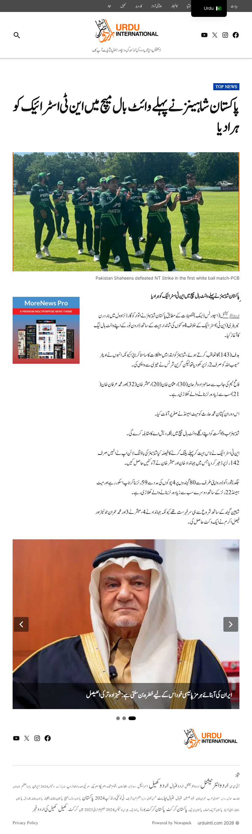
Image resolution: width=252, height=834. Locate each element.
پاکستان (88, 798)
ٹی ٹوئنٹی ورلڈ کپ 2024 (109, 798)
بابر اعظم (26, 786)
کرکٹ (73, 809)
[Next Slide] (230, 624)
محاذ (109, 6)
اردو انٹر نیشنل (192, 786)
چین (81, 810)
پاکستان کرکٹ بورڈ (152, 809)
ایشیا (189, 6)
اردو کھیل (158, 785)
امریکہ (94, 786)
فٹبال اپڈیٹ (165, 798)
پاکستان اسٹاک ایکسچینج (72, 799)
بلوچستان (16, 787)
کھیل (123, 6)
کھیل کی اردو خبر (44, 809)
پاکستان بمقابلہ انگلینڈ (53, 798)
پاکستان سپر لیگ (195, 810)
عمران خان (201, 798)
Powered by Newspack (171, 823)
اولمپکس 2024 (48, 786)
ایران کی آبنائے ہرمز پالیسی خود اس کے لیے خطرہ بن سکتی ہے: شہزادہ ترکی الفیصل (159, 695)
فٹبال (178, 798)
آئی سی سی (234, 786)
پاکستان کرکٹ (176, 809)
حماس (229, 798)
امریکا (102, 786)
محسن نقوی (151, 798)
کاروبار (138, 6)
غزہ (193, 798)
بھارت (236, 798)
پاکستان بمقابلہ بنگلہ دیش (33, 798)
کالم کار (174, 6)
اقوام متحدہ (112, 786)
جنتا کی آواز (156, 6)
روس (223, 798)
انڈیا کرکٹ (60, 786)
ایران (35, 786)
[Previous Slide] (21, 624)
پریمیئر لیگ (134, 810)
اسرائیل (142, 786)
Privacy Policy (25, 823)
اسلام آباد (132, 786)
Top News (226, 87)
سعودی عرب (213, 798)
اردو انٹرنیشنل (229, 316)
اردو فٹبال (176, 786)
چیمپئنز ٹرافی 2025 (95, 810)
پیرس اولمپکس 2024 (117, 810)
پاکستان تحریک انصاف (212, 810)
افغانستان (122, 786)
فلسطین (186, 798)
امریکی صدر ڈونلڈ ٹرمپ (78, 786)
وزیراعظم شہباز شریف (136, 798)
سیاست (234, 6)
